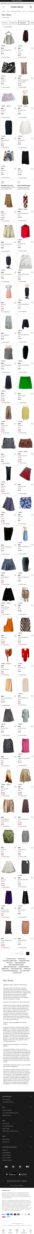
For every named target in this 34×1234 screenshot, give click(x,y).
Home (3, 11)
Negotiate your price (7, 185)
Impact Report (7, 1155)
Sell (4, 1120)
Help (4, 1136)
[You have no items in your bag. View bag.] (31, 7)
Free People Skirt (20, 963)
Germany (23, 1225)
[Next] (21, 953)
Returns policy (7, 1115)
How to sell (6, 1123)
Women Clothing (16, 11)
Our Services (7, 1096)
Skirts (24, 11)
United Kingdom (10, 1225)
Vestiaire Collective (9, 1147)
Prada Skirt (5, 969)
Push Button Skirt (16, 969)
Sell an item (6, 1128)
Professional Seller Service (10, 1131)
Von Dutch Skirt (25, 971)
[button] (31, 7)
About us (5, 1150)
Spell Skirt (27, 969)
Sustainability (7, 1152)
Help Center (6, 1139)
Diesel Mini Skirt (24, 961)
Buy (4, 1107)
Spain (27, 1225)
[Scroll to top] (27, 953)
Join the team (7, 1158)
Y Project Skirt (17, 973)
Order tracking (7, 1110)
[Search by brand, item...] (3, 6)
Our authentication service (10, 1113)
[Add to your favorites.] (15, 48)
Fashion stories (7, 1160)
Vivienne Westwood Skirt (10, 971)
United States (17, 1225)
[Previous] (12, 953)
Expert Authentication (23, 185)
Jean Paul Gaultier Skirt (16, 965)
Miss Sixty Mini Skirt (10, 967)
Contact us (6, 1142)
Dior (8, 11)
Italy (30, 1225)
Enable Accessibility (17, 1)
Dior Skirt (10, 963)
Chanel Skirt (22, 959)
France (4, 1225)
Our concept (6, 1099)
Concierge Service (8, 1102)
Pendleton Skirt (23, 967)
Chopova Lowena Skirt (10, 961)
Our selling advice (8, 1126)
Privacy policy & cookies (16, 1185)
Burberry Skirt (11, 959)
